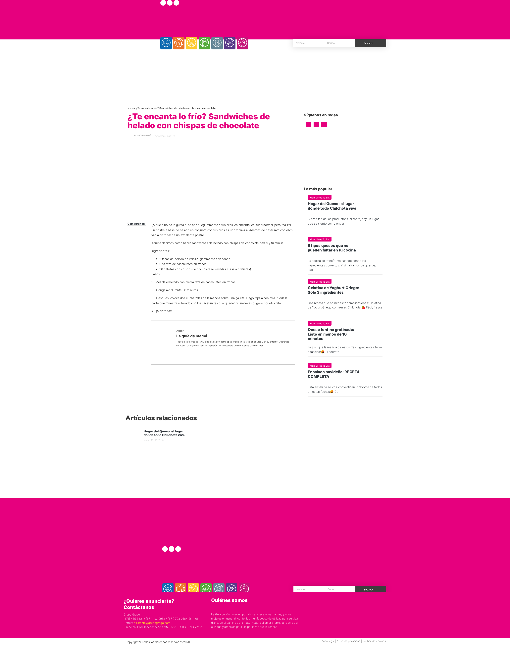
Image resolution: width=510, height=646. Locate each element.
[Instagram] (170, 3)
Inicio (130, 108)
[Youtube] (176, 3)
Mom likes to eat (320, 197)
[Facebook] (163, 3)
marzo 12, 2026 (152, 440)
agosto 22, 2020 (163, 136)
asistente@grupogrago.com (152, 622)
